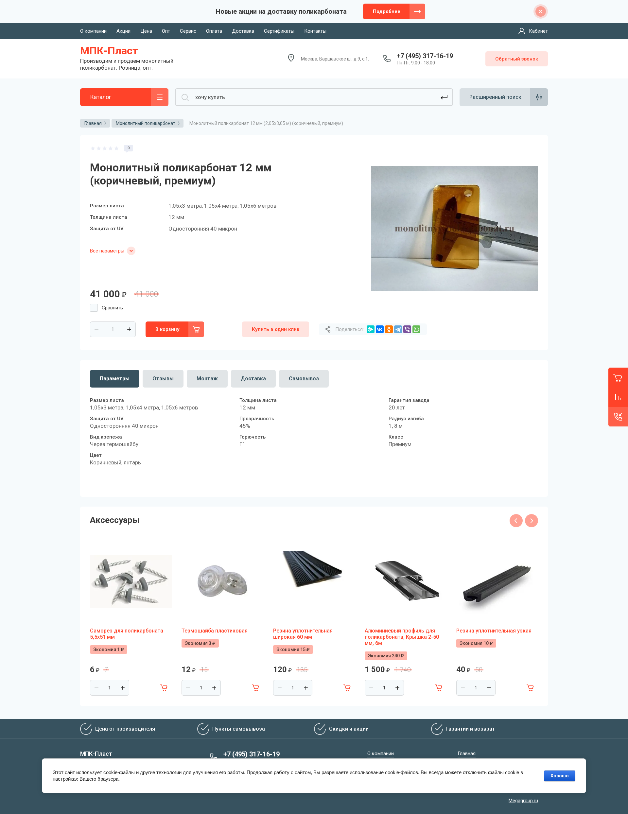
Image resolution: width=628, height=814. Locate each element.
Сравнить (112, 308)
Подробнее (386, 11)
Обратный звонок (516, 59)
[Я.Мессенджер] (371, 329)
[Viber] (407, 329)
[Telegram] (398, 329)
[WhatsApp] (416, 329)
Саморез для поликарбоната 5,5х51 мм (126, 634)
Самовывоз (304, 378)
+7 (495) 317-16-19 (425, 56)
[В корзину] (164, 688)
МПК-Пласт (109, 50)
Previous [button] (516, 520)
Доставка (253, 378)
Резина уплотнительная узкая (494, 631)
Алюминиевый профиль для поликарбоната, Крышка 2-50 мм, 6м (402, 637)
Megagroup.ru (523, 801)
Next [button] (531, 520)
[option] (454, 228)
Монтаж (207, 378)
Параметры (115, 378)
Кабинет (538, 31)
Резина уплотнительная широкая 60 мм (303, 634)
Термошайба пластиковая (215, 631)
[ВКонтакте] (380, 329)
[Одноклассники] (389, 329)
